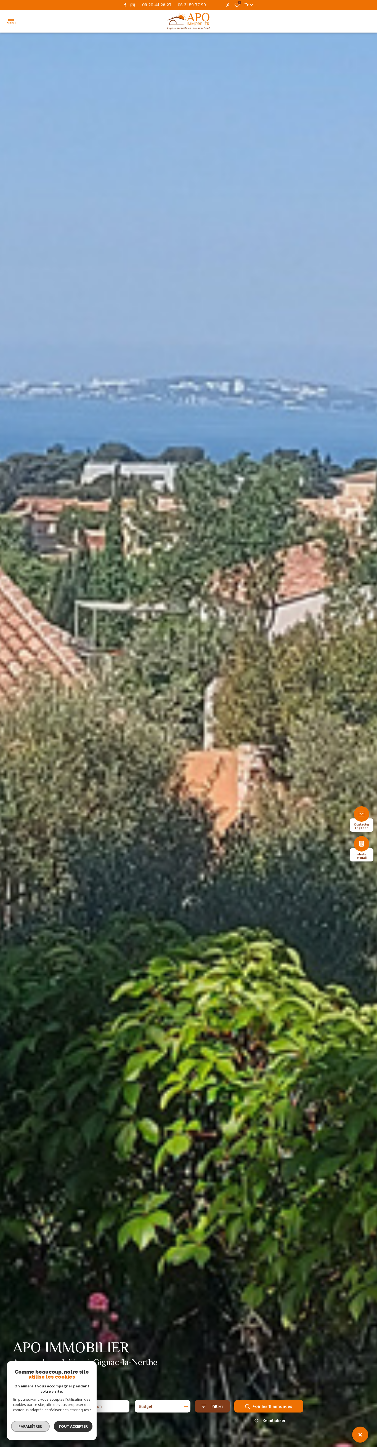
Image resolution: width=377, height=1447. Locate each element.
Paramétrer (30, 1426)
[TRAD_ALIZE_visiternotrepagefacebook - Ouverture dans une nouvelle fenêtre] (125, 5)
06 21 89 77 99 (192, 4)
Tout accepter (73, 1426)
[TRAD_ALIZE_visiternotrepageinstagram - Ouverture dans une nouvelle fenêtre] (133, 5)
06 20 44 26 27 (156, 4)
